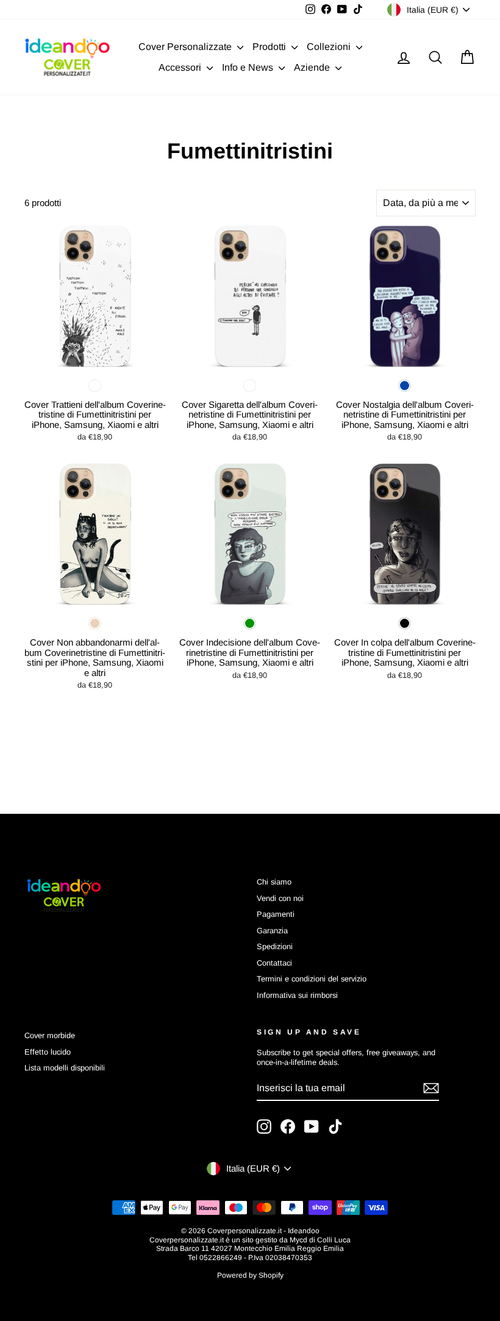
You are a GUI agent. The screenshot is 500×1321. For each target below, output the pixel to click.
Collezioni (330, 46)
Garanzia (272, 930)
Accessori (181, 67)
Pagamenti (276, 914)
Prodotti (270, 46)
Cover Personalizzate (186, 46)
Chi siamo (274, 881)
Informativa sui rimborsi (297, 995)
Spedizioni (275, 946)
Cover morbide (49, 1035)
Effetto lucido (47, 1051)
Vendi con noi (280, 898)
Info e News (249, 67)
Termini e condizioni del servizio (311, 978)
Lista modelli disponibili (64, 1067)
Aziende (313, 67)
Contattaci (274, 962)
